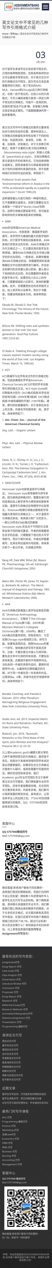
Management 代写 (12, 1164)
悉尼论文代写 (9, 1041)
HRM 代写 (7, 1143)
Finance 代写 (9, 1125)
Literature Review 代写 (14, 983)
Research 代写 (9, 1000)
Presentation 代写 (12, 1022)
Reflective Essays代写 (13, 1005)
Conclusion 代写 (10, 988)
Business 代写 (9, 1151)
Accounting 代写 (11, 1160)
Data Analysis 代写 (12, 975)
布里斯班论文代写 (11, 1058)
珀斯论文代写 (9, 1071)
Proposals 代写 (10, 992)
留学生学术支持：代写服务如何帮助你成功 (24, 1094)
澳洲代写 (41, 110)
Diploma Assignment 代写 (16, 1018)
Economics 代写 (10, 1138)
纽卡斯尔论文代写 (11, 1079)
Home (5, 33)
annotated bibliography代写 (17, 1013)
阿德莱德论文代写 (11, 1066)
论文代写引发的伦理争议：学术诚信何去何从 (25, 1102)
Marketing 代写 (10, 1130)
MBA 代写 (7, 1147)
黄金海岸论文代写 (11, 1062)
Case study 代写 (10, 970)
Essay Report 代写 (12, 966)
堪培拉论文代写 (10, 1049)
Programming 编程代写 (14, 1026)
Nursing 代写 (9, 1155)
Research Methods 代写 (15, 1009)
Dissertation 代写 (11, 979)
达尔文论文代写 (10, 1054)
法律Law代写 (9, 1134)
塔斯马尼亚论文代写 (12, 1075)
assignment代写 (11, 962)
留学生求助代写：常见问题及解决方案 (21, 1098)
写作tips (14, 33)
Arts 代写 (7, 1117)
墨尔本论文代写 (10, 1045)
